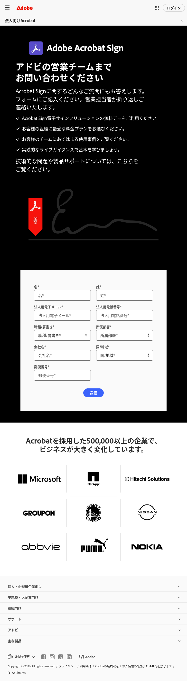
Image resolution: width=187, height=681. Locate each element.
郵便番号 (41, 366)
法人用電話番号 (108, 306)
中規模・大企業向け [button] (23, 597)
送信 (93, 393)
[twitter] (60, 656)
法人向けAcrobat (20, 20)
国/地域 (102, 346)
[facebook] (43, 656)
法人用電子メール (47, 306)
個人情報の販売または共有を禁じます (147, 666)
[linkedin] (69, 656)
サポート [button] (14, 618)
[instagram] (52, 656)
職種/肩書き (43, 326)
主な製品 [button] (14, 640)
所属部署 (103, 326)
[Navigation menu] (7, 7)
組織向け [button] (14, 608)
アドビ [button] (13, 629)
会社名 (39, 346)
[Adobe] (25, 7)
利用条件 (86, 666)
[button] (157, 8)
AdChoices (19, 673)
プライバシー (67, 666)
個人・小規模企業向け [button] (25, 586)
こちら (125, 161)
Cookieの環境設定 (107, 666)
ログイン (174, 7)
